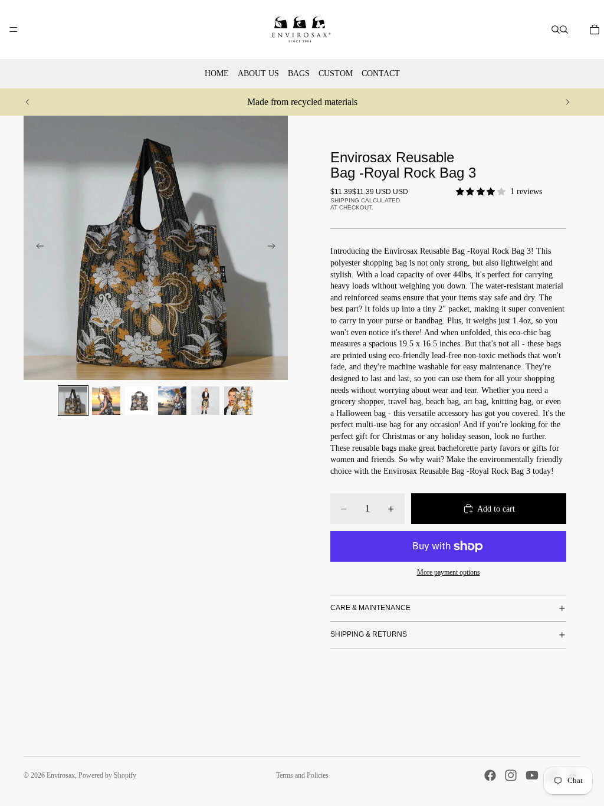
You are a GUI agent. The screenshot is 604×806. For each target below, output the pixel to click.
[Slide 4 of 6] (172, 400)
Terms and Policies (302, 775)
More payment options (448, 572)
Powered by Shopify (107, 775)
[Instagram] (511, 775)
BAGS (299, 73)
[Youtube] (532, 775)
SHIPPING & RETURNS (368, 634)
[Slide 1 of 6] (73, 400)
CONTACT (381, 73)
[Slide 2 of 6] (106, 400)
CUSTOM (336, 73)
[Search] (556, 29)
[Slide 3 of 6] (139, 400)
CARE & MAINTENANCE (370, 608)
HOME (217, 73)
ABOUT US (258, 73)
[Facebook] (490, 775)
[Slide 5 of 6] (205, 400)
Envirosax (61, 775)
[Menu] (13, 29)
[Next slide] (567, 102)
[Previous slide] (28, 102)
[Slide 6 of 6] (238, 400)
